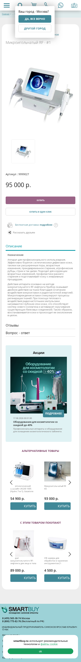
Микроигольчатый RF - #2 (56, 487)
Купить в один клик (40, 212)
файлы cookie (49, 644)
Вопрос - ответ (18, 333)
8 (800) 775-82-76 (11, 621)
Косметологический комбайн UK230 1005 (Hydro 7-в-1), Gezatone (21, 489)
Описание (14, 246)
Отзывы (12, 325)
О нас (5, 629)
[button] (11, 482)
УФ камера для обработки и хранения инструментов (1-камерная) (56, 561)
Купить (40, 200)
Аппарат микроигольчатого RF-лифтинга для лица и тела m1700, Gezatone (23, 561)
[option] (25, 151)
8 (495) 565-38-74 (11, 618)
